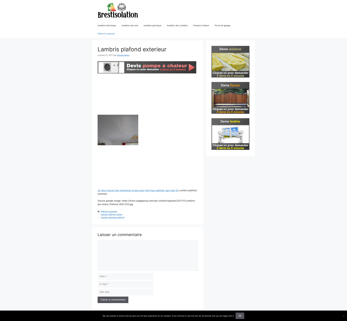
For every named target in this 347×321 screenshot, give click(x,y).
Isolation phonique (152, 25)
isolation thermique (107, 25)
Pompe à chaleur (201, 25)
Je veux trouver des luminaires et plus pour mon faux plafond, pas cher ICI (138, 190)
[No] (343, 315)
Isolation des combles (177, 25)
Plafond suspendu (106, 33)
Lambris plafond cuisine (111, 214)
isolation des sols (130, 25)
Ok (239, 315)
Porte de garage (222, 25)
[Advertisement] (148, 95)
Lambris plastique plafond (112, 217)
